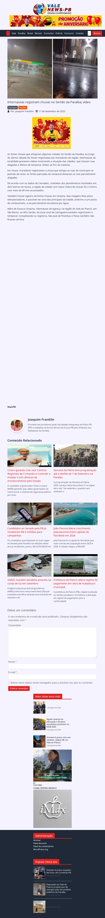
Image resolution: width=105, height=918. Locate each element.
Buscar (97, 33)
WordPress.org (40, 849)
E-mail (12, 672)
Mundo (38, 33)
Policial (59, 33)
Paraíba (21, 33)
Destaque (12, 107)
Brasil (30, 33)
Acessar (37, 840)
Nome (12, 661)
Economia (49, 33)
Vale (14, 33)
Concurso (69, 33)
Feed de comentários (43, 846)
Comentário (14, 625)
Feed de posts (40, 843)
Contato (80, 33)
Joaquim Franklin (24, 111)
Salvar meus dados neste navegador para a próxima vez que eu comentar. (51, 682)
